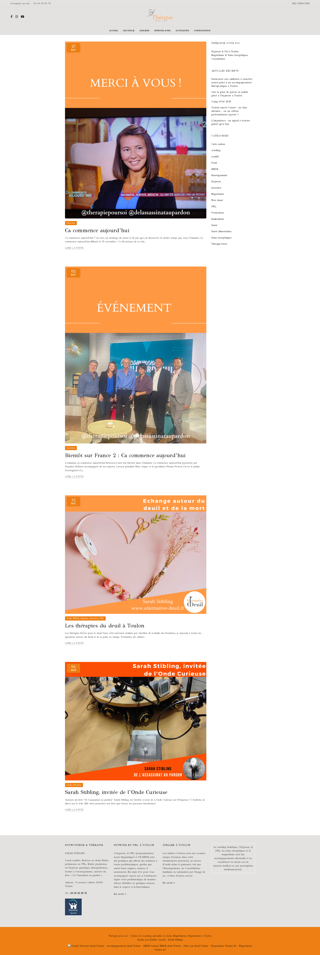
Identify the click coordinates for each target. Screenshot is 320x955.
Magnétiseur (179, 935)
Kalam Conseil (158, 939)
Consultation (202, 30)
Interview (71, 223)
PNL (102, 618)
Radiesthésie (217, 219)
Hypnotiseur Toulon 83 (224, 945)
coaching (215, 150)
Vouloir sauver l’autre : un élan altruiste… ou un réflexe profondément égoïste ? (229, 111)
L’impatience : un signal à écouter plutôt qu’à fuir (230, 122)
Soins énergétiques (221, 237)
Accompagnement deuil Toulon (124, 945)
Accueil (113, 30)
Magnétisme (217, 194)
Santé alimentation (221, 231)
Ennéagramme (219, 175)
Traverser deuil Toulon (92, 945)
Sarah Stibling (175, 939)
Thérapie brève (219, 244)
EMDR (76, 618)
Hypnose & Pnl (162, 30)
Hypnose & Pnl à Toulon (225, 51)
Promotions (217, 212)
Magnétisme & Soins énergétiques (229, 55)
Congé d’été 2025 (221, 101)
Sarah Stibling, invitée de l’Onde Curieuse (116, 792)
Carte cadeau (218, 144)
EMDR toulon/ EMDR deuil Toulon (162, 945)
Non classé (217, 200)
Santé (214, 225)
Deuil (69, 618)
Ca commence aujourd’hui (97, 230)
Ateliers (145, 30)
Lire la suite (74, 248)
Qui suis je (129, 30)
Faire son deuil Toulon (196, 945)
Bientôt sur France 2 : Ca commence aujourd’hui (125, 455)
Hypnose (84, 618)
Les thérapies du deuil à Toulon (104, 625)
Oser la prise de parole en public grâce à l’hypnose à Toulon (229, 94)
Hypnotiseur (194, 935)
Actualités (182, 30)
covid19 (215, 156)
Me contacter (301, 3)
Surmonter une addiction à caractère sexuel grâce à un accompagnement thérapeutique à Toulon (232, 82)
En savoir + (120, 894)
